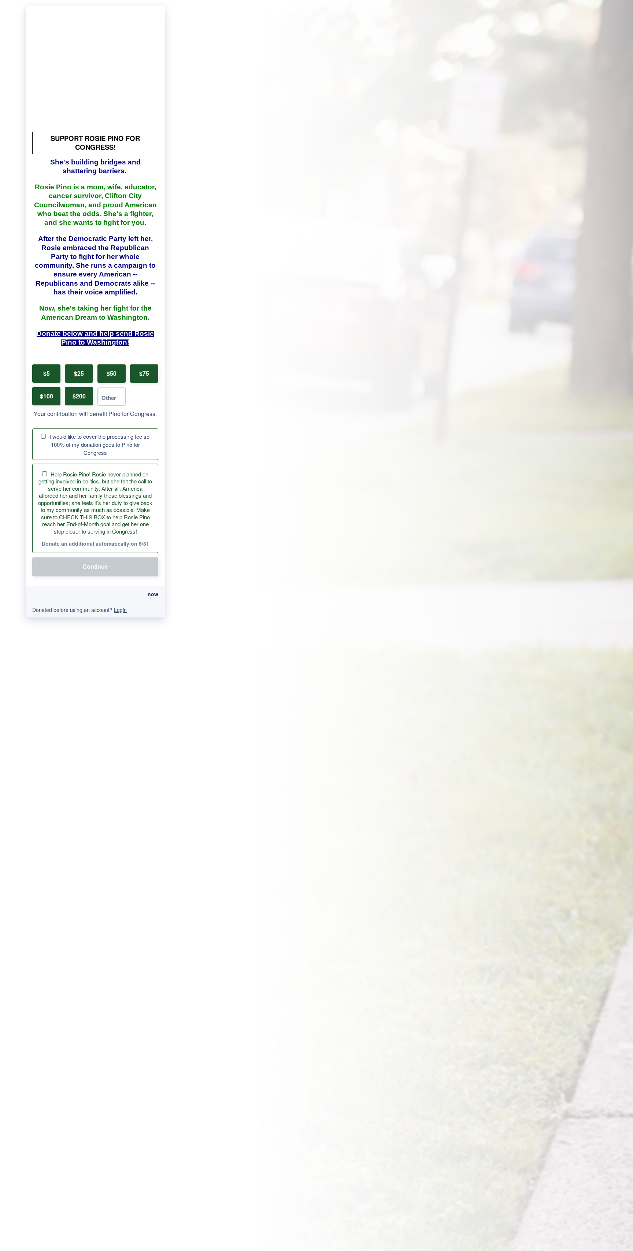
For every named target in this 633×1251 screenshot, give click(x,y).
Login (120, 609)
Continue (95, 567)
